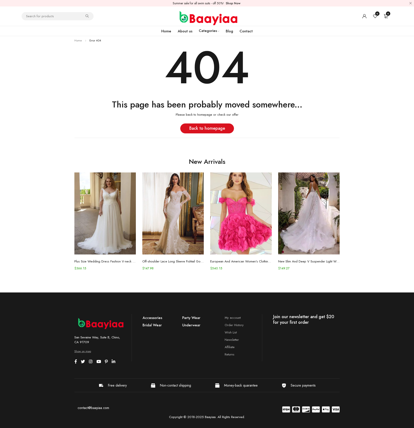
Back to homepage (207, 128)
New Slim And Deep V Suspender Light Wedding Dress (309, 261)
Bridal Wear (152, 325)
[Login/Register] (364, 16)
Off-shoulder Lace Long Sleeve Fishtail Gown (173, 261)
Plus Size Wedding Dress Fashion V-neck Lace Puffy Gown (105, 261)
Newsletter (232, 339)
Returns (229, 354)
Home (78, 40)
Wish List (231, 332)
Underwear (191, 325)
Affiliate (230, 347)
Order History (234, 325)
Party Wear (191, 317)
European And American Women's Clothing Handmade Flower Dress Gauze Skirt (241, 261)
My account (233, 317)
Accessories (152, 317)
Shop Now (233, 3)
